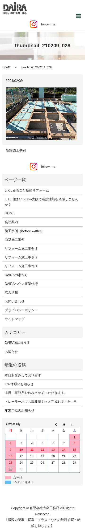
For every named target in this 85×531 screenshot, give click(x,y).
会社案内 (11, 222)
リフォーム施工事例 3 (21, 248)
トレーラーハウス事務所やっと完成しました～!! (40, 402)
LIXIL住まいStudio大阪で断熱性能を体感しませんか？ (41, 201)
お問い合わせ (15, 301)
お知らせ (11, 351)
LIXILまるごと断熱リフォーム (27, 190)
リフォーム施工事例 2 (21, 257)
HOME (6, 67)
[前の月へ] (53, 424)
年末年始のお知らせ (19, 410)
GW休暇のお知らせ (19, 384)
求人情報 (11, 292)
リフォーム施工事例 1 (21, 266)
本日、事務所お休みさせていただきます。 (36, 393)
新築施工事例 (16, 150)
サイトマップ (15, 319)
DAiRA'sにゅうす (17, 342)
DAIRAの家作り (16, 275)
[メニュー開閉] (78, 16)
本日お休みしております (23, 375)
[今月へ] (64, 424)
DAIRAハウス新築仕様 (21, 284)
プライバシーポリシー (21, 310)
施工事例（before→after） (24, 231)
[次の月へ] (74, 424)
